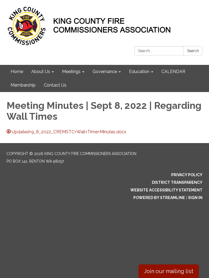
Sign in (195, 197)
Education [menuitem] (139, 71)
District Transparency (177, 182)
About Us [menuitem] (40, 71)
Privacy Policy (186, 175)
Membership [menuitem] (23, 85)
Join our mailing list (168, 271)
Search (193, 51)
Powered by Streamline (159, 197)
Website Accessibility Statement (166, 190)
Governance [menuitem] (105, 71)
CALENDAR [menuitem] (173, 71)
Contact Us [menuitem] (55, 85)
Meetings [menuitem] (71, 71)
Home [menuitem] (17, 71)
